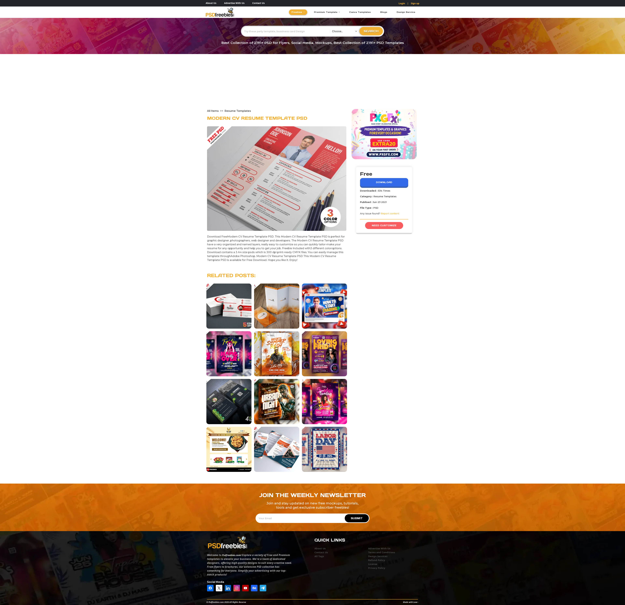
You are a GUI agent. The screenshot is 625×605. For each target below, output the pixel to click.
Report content (390, 213)
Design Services (377, 556)
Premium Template (326, 12)
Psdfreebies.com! (231, 555)
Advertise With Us (234, 3)
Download (384, 182)
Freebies (297, 12)
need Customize (384, 225)
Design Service (406, 12)
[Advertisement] (312, 84)
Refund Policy (376, 560)
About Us (211, 3)
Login (402, 3)
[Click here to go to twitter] (220, 587)
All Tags (319, 556)
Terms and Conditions (381, 552)
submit (357, 518)
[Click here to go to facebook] (211, 587)
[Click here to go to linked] (229, 587)
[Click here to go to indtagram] (237, 587)
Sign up (415, 3)
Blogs (383, 12)
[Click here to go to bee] (255, 587)
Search (371, 31)
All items (213, 110)
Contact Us (258, 3)
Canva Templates (360, 12)
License (372, 564)
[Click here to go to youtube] (246, 587)
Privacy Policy (376, 568)
